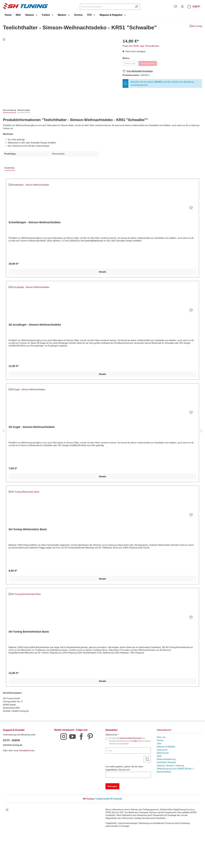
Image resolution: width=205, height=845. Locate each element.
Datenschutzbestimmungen (131, 738)
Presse (160, 740)
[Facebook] (81, 736)
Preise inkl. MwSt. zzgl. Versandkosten (141, 46)
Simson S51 (130, 63)
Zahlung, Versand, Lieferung (170, 765)
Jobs (159, 743)
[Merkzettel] (175, 6)
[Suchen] (136, 7)
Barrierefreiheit (164, 772)
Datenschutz (163, 753)
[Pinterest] (90, 736)
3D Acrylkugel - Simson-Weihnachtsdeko (35, 324)
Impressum (162, 750)
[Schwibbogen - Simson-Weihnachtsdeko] (102, 198)
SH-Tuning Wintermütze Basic (28, 529)
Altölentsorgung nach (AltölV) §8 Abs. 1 (175, 768)
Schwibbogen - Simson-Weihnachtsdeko (35, 222)
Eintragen (112, 786)
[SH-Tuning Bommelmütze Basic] (102, 608)
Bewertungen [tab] (24, 110)
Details (102, 272)
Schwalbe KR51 (147, 63)
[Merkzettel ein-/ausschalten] (191, 208)
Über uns (161, 737)
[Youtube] (72, 736)
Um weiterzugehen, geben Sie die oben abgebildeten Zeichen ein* (124, 768)
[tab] (9, 110)
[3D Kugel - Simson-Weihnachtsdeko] (102, 403)
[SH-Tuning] (196, 28)
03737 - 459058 (11, 740)
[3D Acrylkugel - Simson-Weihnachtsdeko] (102, 301)
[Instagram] (63, 736)
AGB (135, 741)
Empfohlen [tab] (10, 168)
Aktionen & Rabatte (166, 746)
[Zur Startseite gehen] (25, 6)
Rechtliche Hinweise (166, 762)
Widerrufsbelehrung (166, 759)
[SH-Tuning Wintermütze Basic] (102, 505)
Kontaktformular (26, 750)
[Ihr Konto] (182, 6)
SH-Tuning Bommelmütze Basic (29, 631)
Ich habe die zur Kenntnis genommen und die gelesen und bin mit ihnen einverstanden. (129, 741)
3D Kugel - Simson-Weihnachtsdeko (32, 426)
